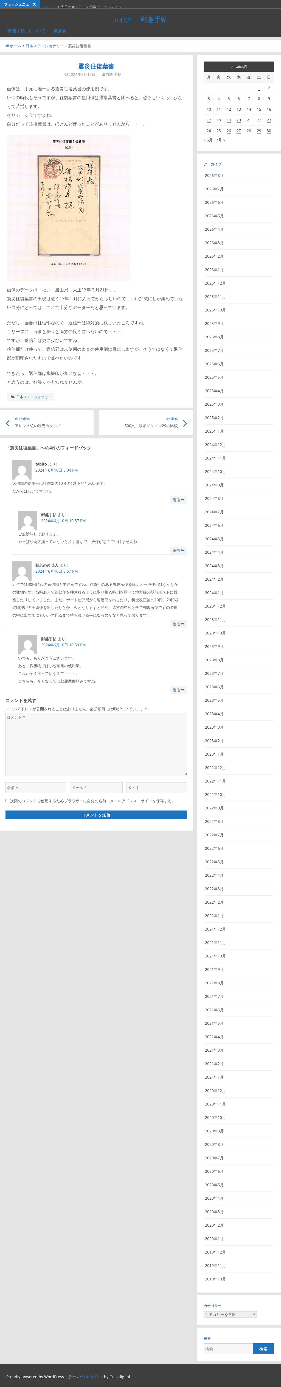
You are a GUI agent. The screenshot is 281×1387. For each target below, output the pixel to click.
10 (209, 109)
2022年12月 (215, 767)
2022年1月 (214, 915)
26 (229, 130)
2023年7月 (214, 673)
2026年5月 (214, 215)
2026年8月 (214, 175)
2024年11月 (215, 458)
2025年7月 (214, 350)
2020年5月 (214, 1184)
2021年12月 (215, 929)
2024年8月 (214, 498)
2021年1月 (214, 1077)
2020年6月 (214, 1171)
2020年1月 (214, 1238)
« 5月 (208, 140)
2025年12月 (215, 283)
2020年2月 (214, 1225)
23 (269, 119)
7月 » (220, 140)
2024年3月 (214, 565)
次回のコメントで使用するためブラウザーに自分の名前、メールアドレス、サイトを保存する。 (92, 800)
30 (269, 130)
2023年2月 (214, 740)
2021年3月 (214, 1050)
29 (259, 130)
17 (209, 119)
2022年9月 (214, 808)
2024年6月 (214, 525)
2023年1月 (214, 754)
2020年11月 (215, 1104)
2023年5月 (214, 700)
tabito (41, 464)
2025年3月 (214, 404)
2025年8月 (214, 336)
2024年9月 (214, 485)
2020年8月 (214, 1144)
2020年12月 (215, 1090)
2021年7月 (214, 996)
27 (239, 130)
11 (219, 109)
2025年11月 (215, 296)
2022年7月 (214, 834)
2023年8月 (214, 659)
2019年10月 (215, 1279)
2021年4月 (214, 1036)
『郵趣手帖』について (24, 30)
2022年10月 (215, 794)
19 (229, 119)
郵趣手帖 (113, 74)
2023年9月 (214, 646)
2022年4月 (214, 875)
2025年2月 (214, 417)
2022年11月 (215, 781)
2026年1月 (214, 269)
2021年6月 (214, 1009)
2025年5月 (214, 377)
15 (259, 109)
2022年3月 (214, 888)
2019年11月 (215, 1265)
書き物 (60, 30)
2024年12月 (215, 444)
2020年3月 (214, 1211)
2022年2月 (214, 902)
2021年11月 (215, 942)
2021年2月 (214, 1063)
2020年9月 (214, 1130)
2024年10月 (215, 471)
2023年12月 (215, 606)
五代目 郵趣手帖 (140, 19)
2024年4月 (214, 552)
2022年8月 (214, 821)
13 (239, 109)
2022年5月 (214, 861)
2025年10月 (215, 310)
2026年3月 (214, 242)
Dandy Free (92, 1376)
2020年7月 (214, 1157)
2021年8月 (214, 982)
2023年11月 (215, 619)
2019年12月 (215, 1252)
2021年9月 (214, 969)
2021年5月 (214, 1023)
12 (229, 109)
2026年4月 (214, 229)
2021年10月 (215, 956)
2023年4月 (214, 713)
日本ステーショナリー (45, 45)
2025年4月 (214, 390)
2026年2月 (214, 256)
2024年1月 (214, 592)
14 (249, 109)
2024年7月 (214, 511)
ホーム (15, 45)
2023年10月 (215, 633)
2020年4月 (214, 1198)
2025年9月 (214, 323)
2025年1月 (214, 431)
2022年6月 (214, 848)
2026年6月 (214, 202)
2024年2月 (214, 579)
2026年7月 (214, 188)
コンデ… (48, 4)
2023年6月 (214, 686)
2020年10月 (215, 1117)
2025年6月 (214, 363)
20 (239, 119)
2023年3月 (214, 727)
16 (269, 109)
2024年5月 (214, 538)
